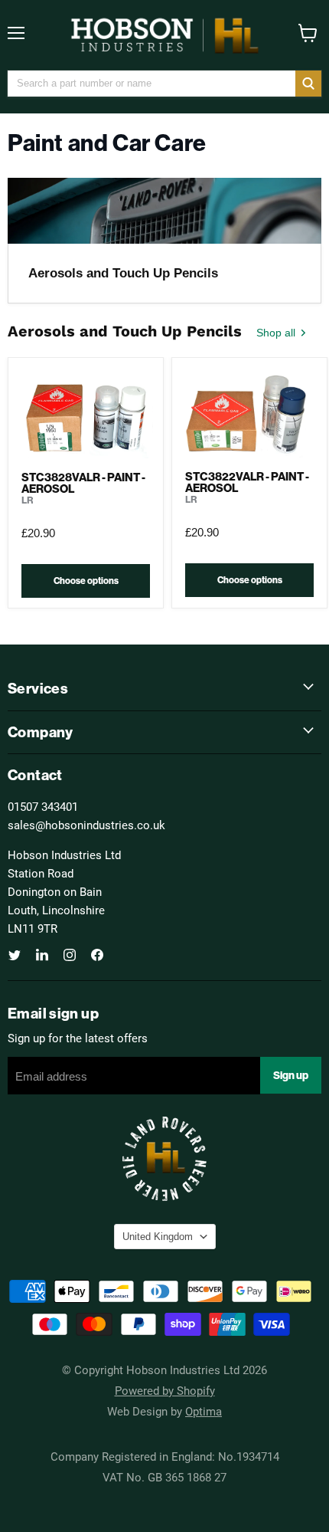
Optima (203, 1411)
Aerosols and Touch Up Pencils (123, 273)
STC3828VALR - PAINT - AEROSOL (83, 483)
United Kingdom (157, 1236)
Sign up (290, 1075)
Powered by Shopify (165, 1390)
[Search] (308, 84)
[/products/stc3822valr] (249, 413)
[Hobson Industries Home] (164, 35)
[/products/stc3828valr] (85, 413)
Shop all (277, 332)
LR (27, 500)
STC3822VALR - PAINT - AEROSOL (247, 482)
